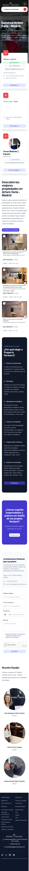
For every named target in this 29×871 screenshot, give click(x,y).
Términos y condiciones (7, 829)
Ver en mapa (13, 126)
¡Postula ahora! (14, 535)
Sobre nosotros (5, 817)
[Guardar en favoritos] (4, 236)
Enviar (15, 651)
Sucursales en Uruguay (7, 809)
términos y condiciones (18, 634)
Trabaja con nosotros (6, 819)
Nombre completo (8, 593)
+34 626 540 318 (11, 581)
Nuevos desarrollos (6, 803)
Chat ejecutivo (15, 62)
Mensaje (5, 620)
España (17, 815)
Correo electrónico (8, 602)
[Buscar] (25, 9)
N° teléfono (6, 611)
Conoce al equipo (13, 170)
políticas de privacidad (12, 637)
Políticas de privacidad (7, 826)
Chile (16, 817)
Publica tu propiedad (20, 800)
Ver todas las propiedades (10, 230)
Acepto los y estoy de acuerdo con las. (15, 635)
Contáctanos (13, 85)
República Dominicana (21, 820)
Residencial (4, 800)
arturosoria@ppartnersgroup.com (16, 584)
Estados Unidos (19, 809)
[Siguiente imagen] (25, 249)
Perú (16, 812)
